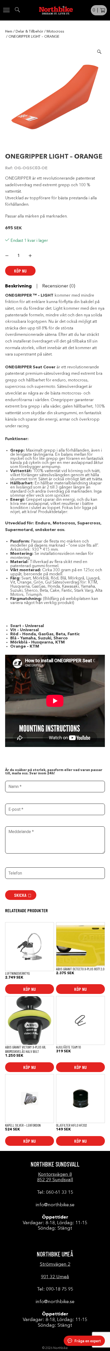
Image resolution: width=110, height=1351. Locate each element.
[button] (99, 52)
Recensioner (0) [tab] (58, 286)
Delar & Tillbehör (29, 31)
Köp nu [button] (29, 989)
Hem (8, 31)
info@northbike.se (55, 1205)
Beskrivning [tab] (18, 286)
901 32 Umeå (55, 1277)
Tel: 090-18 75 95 (55, 1289)
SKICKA (20, 895)
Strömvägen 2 (55, 1264)
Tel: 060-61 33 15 (55, 1192)
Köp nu (20, 271)
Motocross (55, 31)
